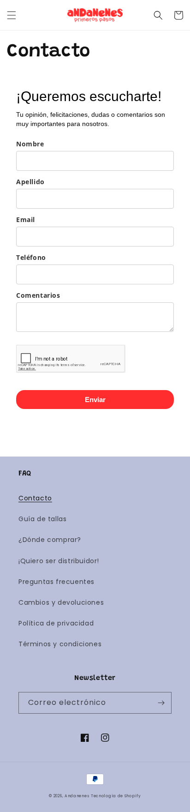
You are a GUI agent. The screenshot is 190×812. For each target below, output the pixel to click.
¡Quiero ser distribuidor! (58, 560)
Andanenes (77, 796)
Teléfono (31, 257)
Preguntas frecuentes (56, 581)
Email (25, 219)
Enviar (95, 399)
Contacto (35, 498)
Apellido (30, 181)
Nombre (30, 143)
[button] (11, 15)
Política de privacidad (56, 623)
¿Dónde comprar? (49, 539)
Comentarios (38, 295)
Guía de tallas (42, 518)
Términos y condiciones (59, 644)
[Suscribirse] (161, 703)
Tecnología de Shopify (116, 796)
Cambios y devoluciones (61, 602)
